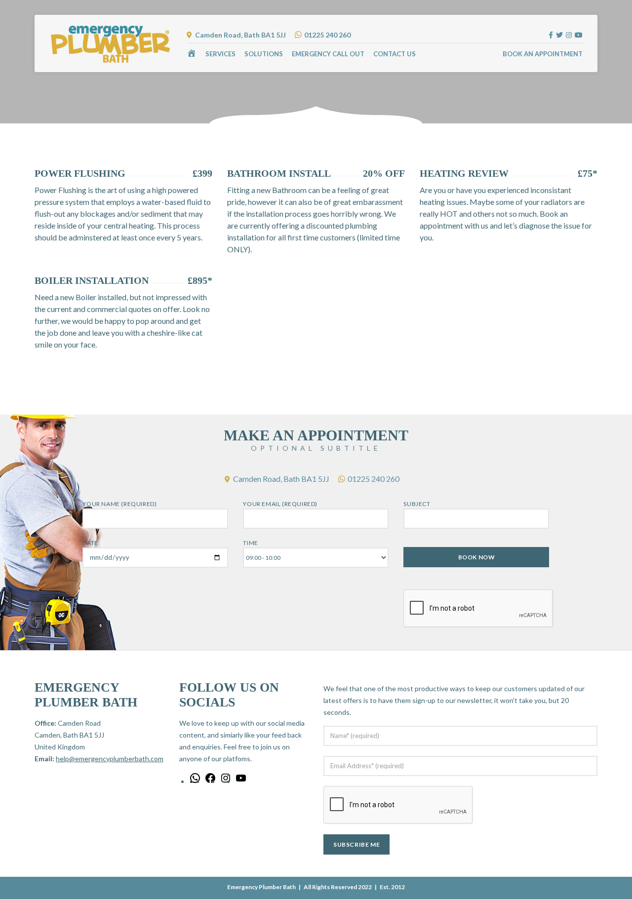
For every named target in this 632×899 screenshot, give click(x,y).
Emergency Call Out (328, 54)
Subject (416, 504)
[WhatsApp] (195, 781)
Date (90, 543)
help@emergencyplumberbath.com (109, 758)
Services (220, 54)
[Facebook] (210, 781)
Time (250, 543)
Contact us (394, 54)
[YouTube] (241, 781)
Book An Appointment (543, 54)
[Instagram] (226, 781)
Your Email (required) (280, 504)
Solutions (263, 54)
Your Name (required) (119, 504)
